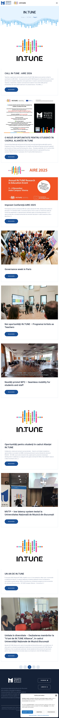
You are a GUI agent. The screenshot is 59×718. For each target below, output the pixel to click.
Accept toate (27, 712)
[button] (56, 695)
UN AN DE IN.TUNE (14, 573)
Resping (39, 712)
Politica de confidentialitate (43, 715)
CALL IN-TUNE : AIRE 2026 (18, 73)
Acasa (22, 17)
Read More (11, 89)
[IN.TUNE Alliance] (14, 3)
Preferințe (51, 712)
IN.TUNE (29, 17)
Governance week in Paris (18, 269)
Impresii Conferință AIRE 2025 (20, 205)
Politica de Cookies (33, 715)
